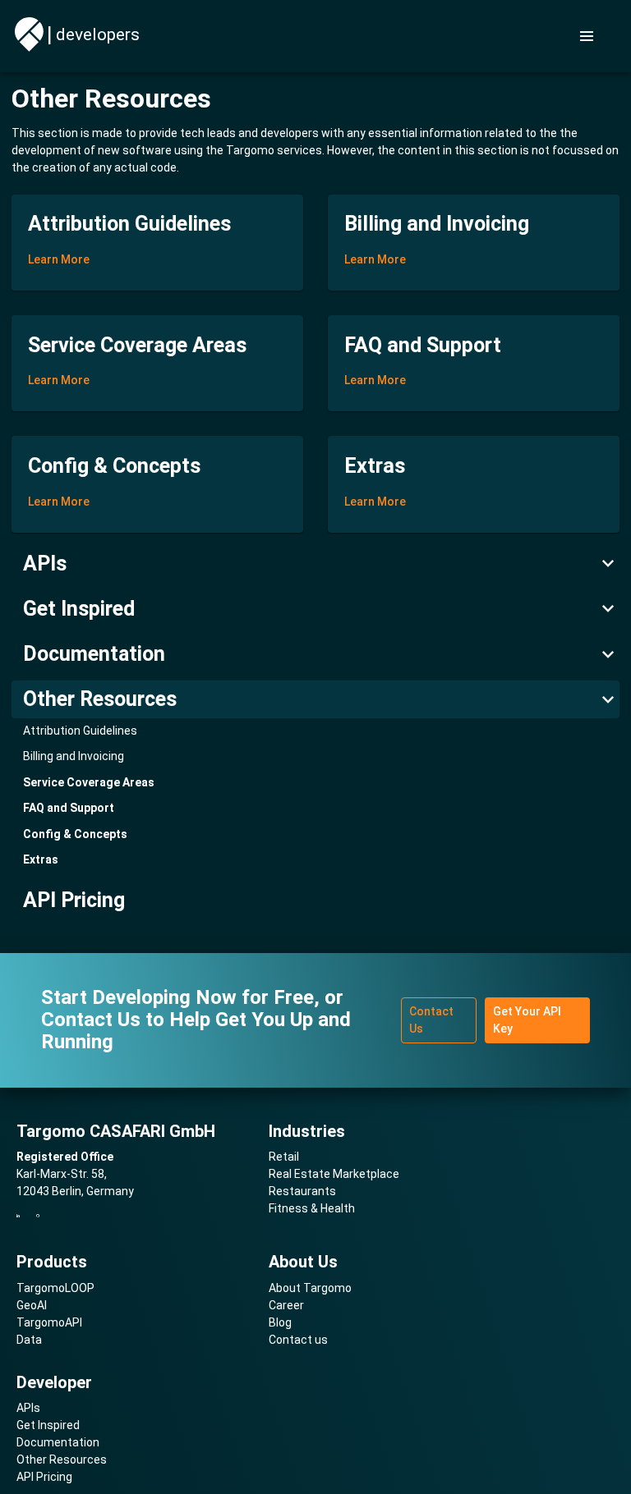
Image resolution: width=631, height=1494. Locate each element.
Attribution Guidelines (80, 730)
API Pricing (74, 900)
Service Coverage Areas (88, 782)
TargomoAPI (49, 1322)
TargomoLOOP (55, 1288)
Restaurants (302, 1191)
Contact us (298, 1339)
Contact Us (431, 1020)
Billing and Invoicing (73, 756)
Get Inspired (79, 609)
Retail (284, 1156)
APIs (45, 563)
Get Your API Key (527, 1020)
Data (29, 1339)
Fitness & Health (312, 1208)
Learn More (59, 259)
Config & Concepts (75, 834)
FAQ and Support (68, 807)
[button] (587, 36)
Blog (280, 1322)
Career (286, 1305)
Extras (40, 859)
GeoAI (31, 1305)
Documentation (94, 654)
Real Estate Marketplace (334, 1173)
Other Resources (100, 699)
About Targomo (310, 1288)
